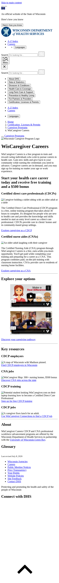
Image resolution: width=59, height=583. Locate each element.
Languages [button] (20, 47)
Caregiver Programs (14, 135)
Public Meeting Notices (19, 467)
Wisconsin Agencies (18, 461)
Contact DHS (14, 481)
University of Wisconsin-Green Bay (27, 439)
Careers (11, 44)
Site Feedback (15, 478)
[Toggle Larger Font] (2, 6)
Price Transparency (17, 470)
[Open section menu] (2, 136)
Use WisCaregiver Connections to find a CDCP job (26, 416)
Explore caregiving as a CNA (16, 270)
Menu (5, 62)
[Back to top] (24, 580)
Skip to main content (11, 2)
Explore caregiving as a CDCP (16, 230)
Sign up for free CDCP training (16, 401)
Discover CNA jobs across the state (18, 380)
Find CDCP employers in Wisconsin (19, 365)
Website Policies (16, 475)
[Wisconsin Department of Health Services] (26, 36)
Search (5, 55)
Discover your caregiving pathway (18, 339)
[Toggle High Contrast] (5, 6)
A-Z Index (13, 41)
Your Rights (14, 473)
